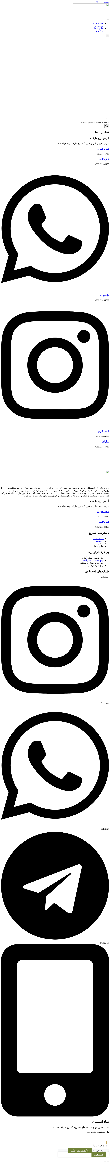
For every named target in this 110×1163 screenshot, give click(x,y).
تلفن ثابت (104, 159)
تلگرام (105, 441)
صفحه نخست (98, 23)
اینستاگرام (103, 431)
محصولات (99, 26)
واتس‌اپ (104, 295)
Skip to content (102, 2)
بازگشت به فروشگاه (80, 1150)
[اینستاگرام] (55, 426)
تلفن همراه (103, 148)
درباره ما (100, 31)
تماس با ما (99, 28)
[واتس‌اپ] (55, 290)
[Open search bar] (108, 119)
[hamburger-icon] (108, 19)
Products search (102, 122)
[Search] (106, 126)
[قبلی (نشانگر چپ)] (108, 1161)
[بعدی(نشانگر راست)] (105, 1161)
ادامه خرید (98, 1154)
